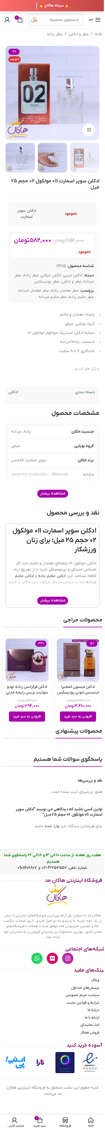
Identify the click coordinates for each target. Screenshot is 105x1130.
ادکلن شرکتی (51, 275)
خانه (98, 34)
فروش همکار (89, 1032)
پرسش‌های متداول (85, 987)
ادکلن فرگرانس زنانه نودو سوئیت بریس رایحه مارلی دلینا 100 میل (27, 692)
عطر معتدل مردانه (33, 290)
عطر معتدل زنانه (65, 290)
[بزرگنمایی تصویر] (89, 130)
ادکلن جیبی (72, 275)
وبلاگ (95, 980)
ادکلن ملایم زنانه (52, 576)
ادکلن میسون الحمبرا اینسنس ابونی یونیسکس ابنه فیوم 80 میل (78, 692)
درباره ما (93, 1010)
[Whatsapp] (37, 958)
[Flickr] (52, 958)
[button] (78, 716)
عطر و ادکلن (79, 34)
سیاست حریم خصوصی (82, 995)
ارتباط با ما (92, 1017)
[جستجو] (34, 20)
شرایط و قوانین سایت (83, 1002)
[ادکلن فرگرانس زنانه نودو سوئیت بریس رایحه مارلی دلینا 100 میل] (27, 660)
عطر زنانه (54, 34)
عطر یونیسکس (46, 281)
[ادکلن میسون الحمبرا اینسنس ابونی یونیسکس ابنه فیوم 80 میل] (78, 660)
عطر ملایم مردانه (53, 297)
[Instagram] (67, 958)
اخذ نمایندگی (89, 1024)
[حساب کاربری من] (7, 19)
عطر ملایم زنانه (81, 297)
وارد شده (52, 826)
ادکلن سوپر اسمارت (26, 214)
